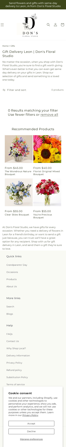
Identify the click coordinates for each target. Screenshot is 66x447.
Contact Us (12, 341)
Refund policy (14, 370)
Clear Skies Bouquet (17, 214)
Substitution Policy (17, 377)
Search (10, 306)
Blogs (9, 313)
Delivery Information (18, 355)
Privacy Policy (30, 415)
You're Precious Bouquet (42, 216)
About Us (11, 286)
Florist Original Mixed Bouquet (46, 173)
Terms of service (15, 384)
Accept (31, 423)
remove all (49, 114)
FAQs (9, 334)
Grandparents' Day (16, 264)
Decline (31, 431)
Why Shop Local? (16, 348)
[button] (48, 24)
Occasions (12, 272)
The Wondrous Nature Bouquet (18, 173)
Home (5, 46)
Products (11, 279)
